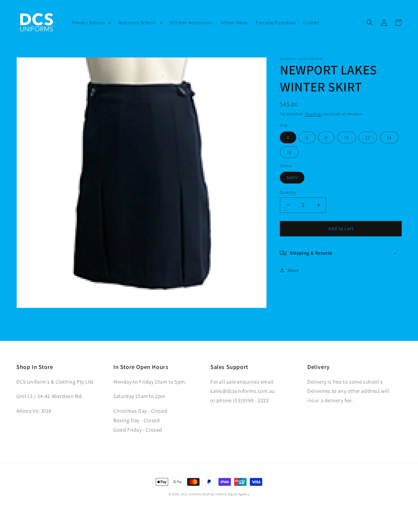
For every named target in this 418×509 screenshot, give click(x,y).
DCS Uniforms (191, 494)
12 (367, 137)
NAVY (292, 178)
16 (289, 152)
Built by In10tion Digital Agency (226, 494)
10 (346, 137)
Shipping (313, 113)
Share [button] (293, 270)
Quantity (288, 192)
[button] (91, 22)
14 (389, 137)
